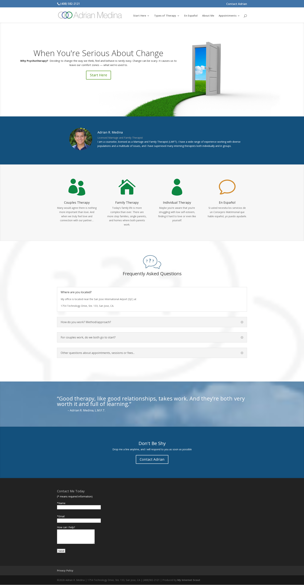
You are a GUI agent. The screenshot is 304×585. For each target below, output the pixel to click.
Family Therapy (127, 202)
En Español (191, 15)
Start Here (98, 75)
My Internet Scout (188, 580)
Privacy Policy (65, 570)
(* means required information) (75, 496)
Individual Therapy (177, 202)
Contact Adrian (236, 4)
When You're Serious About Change (98, 52)
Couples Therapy (77, 202)
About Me (208, 15)
